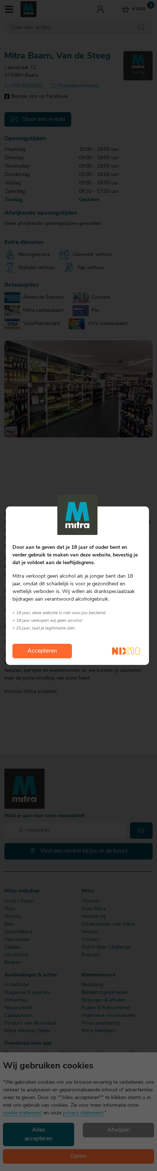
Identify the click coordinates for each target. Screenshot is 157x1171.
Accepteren (42, 651)
